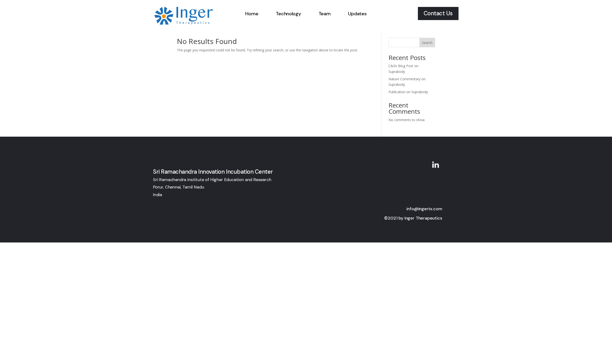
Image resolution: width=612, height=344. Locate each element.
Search (427, 42)
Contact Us (438, 13)
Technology (288, 14)
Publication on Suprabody (408, 92)
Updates (357, 14)
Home (251, 14)
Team (325, 14)
